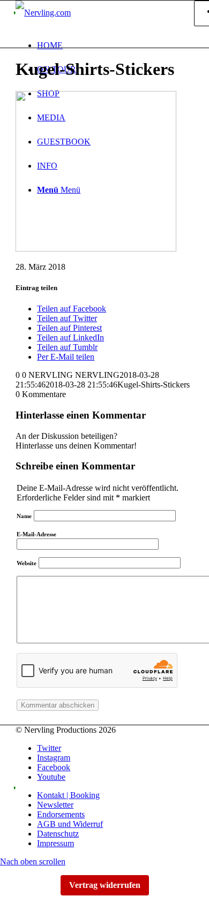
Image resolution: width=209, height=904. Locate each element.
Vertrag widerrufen (104, 885)
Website (26, 563)
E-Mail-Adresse (36, 534)
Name (24, 516)
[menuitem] (115, 45)
